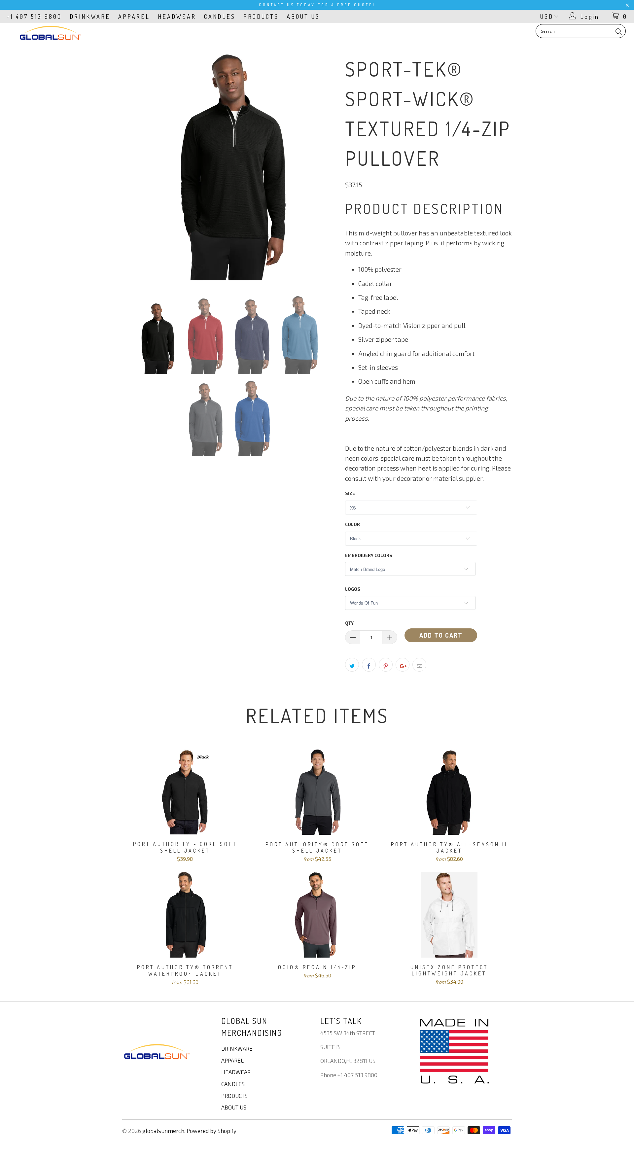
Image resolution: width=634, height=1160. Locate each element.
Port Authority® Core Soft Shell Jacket (317, 792)
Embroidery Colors (368, 555)
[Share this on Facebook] (369, 665)
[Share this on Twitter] (352, 665)
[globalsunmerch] (50, 33)
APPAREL (134, 16)
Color (352, 524)
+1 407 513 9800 (34, 16)
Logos (352, 589)
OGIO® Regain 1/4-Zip (317, 915)
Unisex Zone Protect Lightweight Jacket (449, 915)
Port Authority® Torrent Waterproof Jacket (185, 915)
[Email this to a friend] (419, 665)
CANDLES (219, 16)
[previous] (134, 168)
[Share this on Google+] (402, 665)
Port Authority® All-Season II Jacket (449, 792)
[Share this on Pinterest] (386, 665)
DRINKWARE (90, 16)
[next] (327, 168)
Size (350, 493)
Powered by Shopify (211, 1130)
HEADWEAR (177, 16)
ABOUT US (303, 16)
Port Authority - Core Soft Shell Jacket (185, 792)
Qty (349, 623)
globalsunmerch (163, 1130)
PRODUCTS (261, 16)
